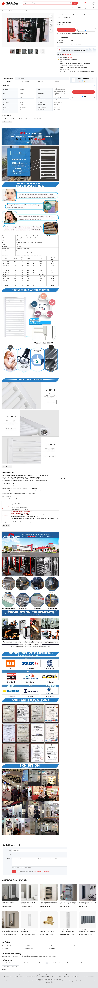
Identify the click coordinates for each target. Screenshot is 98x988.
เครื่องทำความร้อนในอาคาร (24, 10)
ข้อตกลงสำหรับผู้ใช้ (35, 975)
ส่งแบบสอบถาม (66, 30)
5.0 (77, 81)
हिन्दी (68, 976)
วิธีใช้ (79, 8)
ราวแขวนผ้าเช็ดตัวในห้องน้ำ (55, 963)
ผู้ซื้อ (73, 8)
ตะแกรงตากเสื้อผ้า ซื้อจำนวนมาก (10, 966)
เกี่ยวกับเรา (21, 975)
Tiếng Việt (83, 976)
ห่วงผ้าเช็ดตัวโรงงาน (80, 963)
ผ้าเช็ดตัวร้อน (68, 963)
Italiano (40, 976)
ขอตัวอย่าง (84, 33)
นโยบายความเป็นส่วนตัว (45, 975)
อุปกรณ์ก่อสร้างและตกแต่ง (12, 10)
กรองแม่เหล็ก (5, 948)
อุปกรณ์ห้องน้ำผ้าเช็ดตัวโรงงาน (23, 963)
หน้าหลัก (3, 10)
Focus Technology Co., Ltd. (50, 979)
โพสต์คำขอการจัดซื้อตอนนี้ (42, 871)
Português (22, 976)
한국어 (60, 976)
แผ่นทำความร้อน (29, 948)
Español (17, 976)
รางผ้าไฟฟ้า (28, 946)
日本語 (64, 976)
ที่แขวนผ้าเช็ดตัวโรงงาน (39, 963)
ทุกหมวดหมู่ (6, 8)
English (12, 976)
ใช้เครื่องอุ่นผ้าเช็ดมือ (6, 946)
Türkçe (77, 976)
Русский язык (34, 976)
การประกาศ (27, 975)
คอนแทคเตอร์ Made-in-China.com (59, 975)
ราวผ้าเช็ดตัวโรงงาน (8, 963)
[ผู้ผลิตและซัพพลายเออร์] (10, 3)
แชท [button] (88, 30)
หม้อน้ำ (33, 10)
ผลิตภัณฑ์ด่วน (70, 975)
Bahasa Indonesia (90, 976)
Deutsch (45, 976)
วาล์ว (74, 946)
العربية (56, 976)
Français (28, 976)
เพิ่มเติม (3, 969)
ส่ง (14, 871)
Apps (86, 8)
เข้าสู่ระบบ (93, 4)
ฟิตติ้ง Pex (51, 948)
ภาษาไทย (73, 976)
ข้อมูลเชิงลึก (77, 975)
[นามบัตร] (94, 85)
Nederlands (50, 976)
